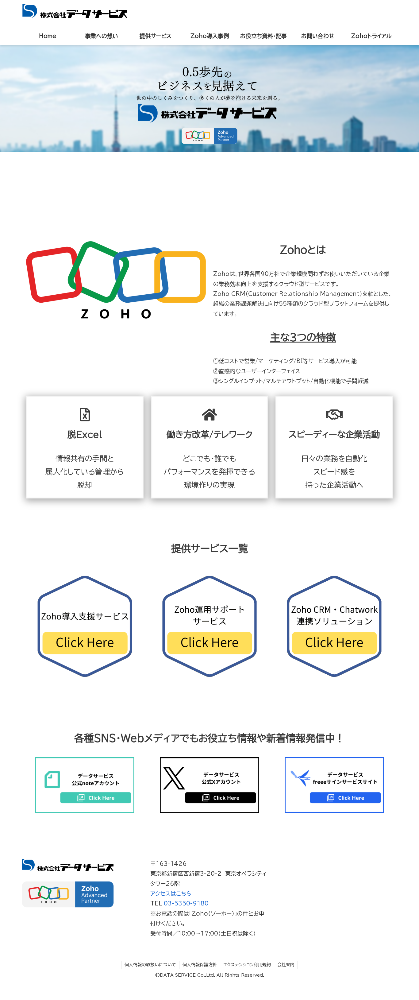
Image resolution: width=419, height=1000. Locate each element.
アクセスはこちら (170, 893)
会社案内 (285, 965)
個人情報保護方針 (200, 965)
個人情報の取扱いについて (150, 965)
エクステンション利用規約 (247, 965)
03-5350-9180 (186, 903)
